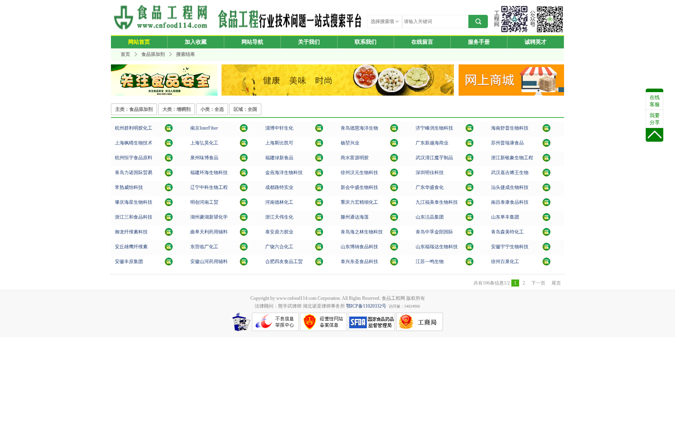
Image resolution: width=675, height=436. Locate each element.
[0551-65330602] (319, 264)
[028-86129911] (319, 189)
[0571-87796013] (169, 130)
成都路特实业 (279, 187)
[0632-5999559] (394, 219)
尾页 (556, 283)
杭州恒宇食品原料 (133, 157)
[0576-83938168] (546, 160)
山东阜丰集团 (505, 217)
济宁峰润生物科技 (434, 128)
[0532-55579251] (546, 234)
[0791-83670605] (546, 204)
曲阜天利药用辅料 (209, 232)
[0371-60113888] (244, 204)
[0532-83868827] (169, 175)
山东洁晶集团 (430, 217)
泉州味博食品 (204, 157)
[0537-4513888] (244, 234)
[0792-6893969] (469, 204)
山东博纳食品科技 (359, 246)
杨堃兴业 (350, 143)
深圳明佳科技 (430, 172)
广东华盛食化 (430, 187)
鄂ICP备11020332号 (366, 306)
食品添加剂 (153, 54)
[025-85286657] (244, 130)
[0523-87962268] (469, 264)
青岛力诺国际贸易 (133, 172)
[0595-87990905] (319, 175)
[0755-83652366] (469, 175)
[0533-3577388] (394, 249)
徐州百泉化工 (505, 261)
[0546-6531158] (244, 249)
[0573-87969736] (169, 219)
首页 (125, 54)
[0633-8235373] (469, 219)
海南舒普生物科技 (510, 128)
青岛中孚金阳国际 (434, 232)
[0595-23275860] (244, 160)
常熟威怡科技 (129, 187)
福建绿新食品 (279, 157)
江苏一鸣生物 (430, 261)
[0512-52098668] (169, 189)
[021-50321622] (244, 145)
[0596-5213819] (319, 160)
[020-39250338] (169, 204)
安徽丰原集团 (129, 261)
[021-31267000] (169, 145)
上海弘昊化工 (204, 143)
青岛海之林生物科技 (362, 232)
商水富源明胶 (355, 157)
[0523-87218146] (394, 264)
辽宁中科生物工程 (209, 187)
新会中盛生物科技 (359, 187)
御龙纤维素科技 (131, 232)
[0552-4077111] (169, 264)
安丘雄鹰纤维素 (131, 246)
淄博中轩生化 (279, 128)
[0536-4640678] (169, 249)
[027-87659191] (546, 175)
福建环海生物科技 (209, 172)
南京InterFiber (204, 128)
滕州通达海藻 (355, 217)
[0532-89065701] (394, 234)
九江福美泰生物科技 (437, 202)
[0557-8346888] (546, 249)
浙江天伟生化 (279, 217)
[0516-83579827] (546, 264)
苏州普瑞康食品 (507, 143)
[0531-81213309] (469, 249)
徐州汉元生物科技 (359, 172)
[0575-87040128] (319, 219)
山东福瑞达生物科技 (437, 246)
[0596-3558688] (244, 175)
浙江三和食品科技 (133, 217)
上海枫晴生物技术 (133, 143)
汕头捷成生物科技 (510, 187)
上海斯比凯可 (279, 143)
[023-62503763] (394, 204)
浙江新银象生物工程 (512, 157)
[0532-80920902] (469, 234)
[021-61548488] (319, 145)
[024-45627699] (244, 189)
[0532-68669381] (546, 219)
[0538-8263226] (319, 234)
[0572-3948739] (244, 219)
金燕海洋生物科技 (284, 172)
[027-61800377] (469, 160)
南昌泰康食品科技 (510, 202)
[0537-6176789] (469, 130)
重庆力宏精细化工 (359, 202)
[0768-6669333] (469, 189)
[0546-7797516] (319, 249)
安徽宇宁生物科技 (510, 246)
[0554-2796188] (244, 264)
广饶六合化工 (279, 246)
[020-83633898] (469, 145)
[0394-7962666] (394, 160)
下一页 (538, 283)
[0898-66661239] (546, 130)
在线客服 (655, 100)
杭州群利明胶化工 (133, 128)
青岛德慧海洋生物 (359, 128)
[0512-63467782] (546, 145)
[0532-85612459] (394, 130)
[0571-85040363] (169, 160)
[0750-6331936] (394, 189)
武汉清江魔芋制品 (434, 157)
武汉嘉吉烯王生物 (510, 172)
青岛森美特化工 (507, 232)
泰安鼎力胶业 (279, 232)
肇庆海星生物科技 (133, 202)
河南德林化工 (279, 202)
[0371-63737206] (319, 204)
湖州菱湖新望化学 (209, 217)
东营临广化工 (204, 246)
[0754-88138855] (546, 189)
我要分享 (655, 118)
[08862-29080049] (394, 145)
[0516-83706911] (394, 175)
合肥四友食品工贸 (284, 261)
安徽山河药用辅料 (209, 261)
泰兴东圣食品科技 (359, 261)
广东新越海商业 (432, 143)
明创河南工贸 (204, 202)
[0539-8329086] (169, 234)
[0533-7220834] (319, 130)
